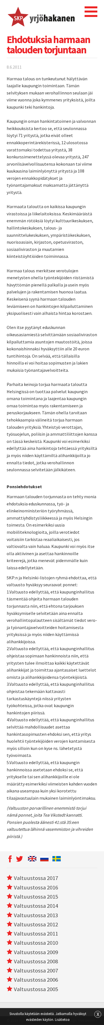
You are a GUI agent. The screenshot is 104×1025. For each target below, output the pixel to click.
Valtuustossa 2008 (36, 961)
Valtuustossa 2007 (36, 970)
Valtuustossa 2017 (36, 878)
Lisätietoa (62, 1019)
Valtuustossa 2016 (36, 887)
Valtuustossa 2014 (36, 905)
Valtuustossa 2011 (36, 933)
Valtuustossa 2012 (36, 924)
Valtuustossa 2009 (36, 952)
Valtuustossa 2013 (36, 915)
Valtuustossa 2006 (36, 979)
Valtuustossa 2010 (36, 942)
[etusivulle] (41, 16)
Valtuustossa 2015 (36, 896)
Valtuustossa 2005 (36, 989)
